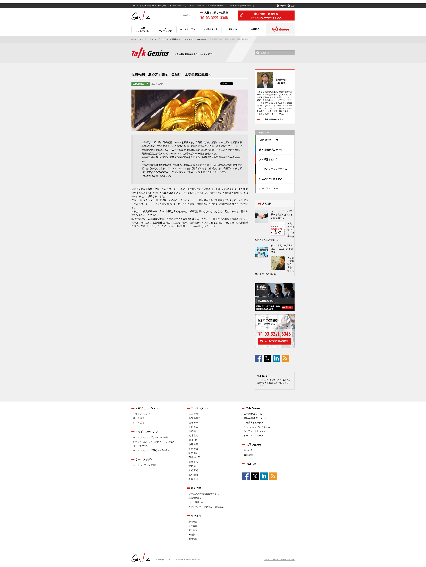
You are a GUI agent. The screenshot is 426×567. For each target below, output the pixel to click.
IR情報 (192, 534)
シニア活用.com (196, 502)
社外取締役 (138, 418)
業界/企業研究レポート (271, 149)
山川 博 (193, 440)
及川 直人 (193, 435)
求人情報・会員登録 (266, 16)
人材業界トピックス (269, 159)
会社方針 (193, 526)
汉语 (293, 6)
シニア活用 (138, 422)
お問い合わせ (253, 444)
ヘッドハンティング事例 (145, 465)
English (283, 6)
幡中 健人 (193, 453)
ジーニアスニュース (269, 188)
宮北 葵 (192, 466)
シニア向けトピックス (270, 178)
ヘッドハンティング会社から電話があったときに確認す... (282, 214)
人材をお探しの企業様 (216, 12)
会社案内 (196, 515)
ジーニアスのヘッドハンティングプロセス (153, 441)
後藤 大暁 (193, 479)
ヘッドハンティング (147, 431)
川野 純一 (193, 431)
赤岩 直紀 (193, 470)
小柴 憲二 (193, 427)
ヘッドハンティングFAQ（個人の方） (207, 506)
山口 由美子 (194, 418)
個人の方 (196, 488)
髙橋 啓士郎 (194, 457)
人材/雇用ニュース (140, 84)
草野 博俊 (193, 448)
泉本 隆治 (193, 474)
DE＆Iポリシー (288, 559)
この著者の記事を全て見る (272, 119)
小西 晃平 (193, 444)
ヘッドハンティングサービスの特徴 (150, 437)
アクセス (193, 530)
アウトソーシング (141, 414)
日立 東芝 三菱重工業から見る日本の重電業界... (282, 248)
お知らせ (186, 15)
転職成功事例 (195, 498)
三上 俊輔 (193, 414)
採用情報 (193, 539)
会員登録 (248, 454)
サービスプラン (140, 446)
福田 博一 (193, 422)
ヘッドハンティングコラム (273, 169)
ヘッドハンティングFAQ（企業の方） (151, 450)
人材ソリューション (147, 408)
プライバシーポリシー (273, 559)
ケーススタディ (144, 459)
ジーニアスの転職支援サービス (204, 493)
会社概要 (193, 521)
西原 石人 (193, 461)
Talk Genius (201, 39)
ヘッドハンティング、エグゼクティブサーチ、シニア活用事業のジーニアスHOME (162, 39)
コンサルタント (200, 408)
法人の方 (248, 450)
